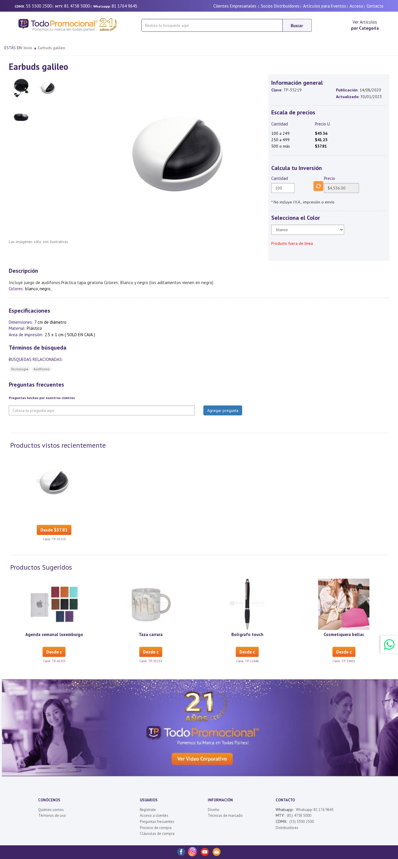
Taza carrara (151, 634)
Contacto (375, 6)
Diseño (213, 809)
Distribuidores (287, 827)
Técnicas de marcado (225, 815)
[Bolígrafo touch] (247, 603)
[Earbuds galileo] (54, 481)
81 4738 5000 (77, 6)
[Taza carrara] (150, 603)
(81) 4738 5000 (299, 815)
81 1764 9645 (124, 6)
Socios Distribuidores (280, 6)
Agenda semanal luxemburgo (54, 634)
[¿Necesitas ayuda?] (389, 644)
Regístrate (148, 809)
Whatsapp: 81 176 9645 (315, 809)
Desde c (54, 652)
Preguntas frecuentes (157, 821)
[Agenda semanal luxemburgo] (54, 603)
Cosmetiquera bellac (344, 634)
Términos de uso (52, 815)
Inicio (27, 47)
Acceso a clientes (154, 815)
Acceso (356, 6)
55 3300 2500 (39, 6)
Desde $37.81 (54, 530)
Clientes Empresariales (234, 6)
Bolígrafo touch (247, 634)
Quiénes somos (51, 809)
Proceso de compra (156, 827)
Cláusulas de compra (157, 833)
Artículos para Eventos (324, 6)
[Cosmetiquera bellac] (343, 603)
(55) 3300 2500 (301, 821)
